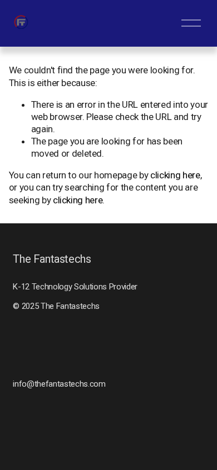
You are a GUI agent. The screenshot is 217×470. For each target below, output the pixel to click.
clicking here (175, 175)
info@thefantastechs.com (59, 384)
